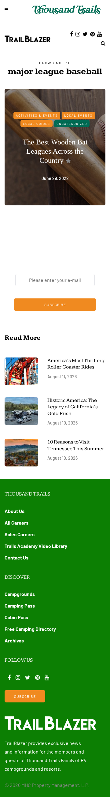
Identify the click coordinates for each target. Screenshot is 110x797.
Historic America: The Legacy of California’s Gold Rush (72, 407)
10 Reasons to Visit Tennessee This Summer (75, 445)
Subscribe (55, 304)
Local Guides (36, 123)
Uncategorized (72, 123)
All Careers (16, 523)
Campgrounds (20, 594)
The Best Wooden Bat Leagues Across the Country (55, 151)
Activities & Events (37, 115)
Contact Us (16, 557)
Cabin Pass (16, 617)
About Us (14, 511)
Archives (14, 640)
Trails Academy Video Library (36, 546)
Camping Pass (20, 605)
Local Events (78, 115)
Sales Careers (20, 534)
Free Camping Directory (30, 629)
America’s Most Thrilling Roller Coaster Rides (76, 363)
